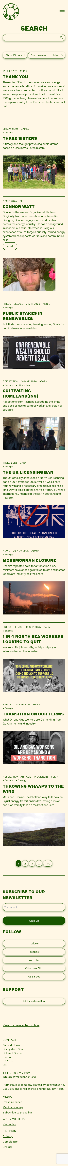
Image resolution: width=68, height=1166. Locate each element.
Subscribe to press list (17, 1112)
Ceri (22, 200)
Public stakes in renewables (22, 316)
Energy (9, 307)
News (6, 550)
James (25, 128)
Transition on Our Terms (33, 713)
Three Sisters (20, 138)
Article (25, 776)
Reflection (10, 381)
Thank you (15, 76)
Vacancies (9, 1124)
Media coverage (13, 1107)
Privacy (8, 1136)
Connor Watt (18, 206)
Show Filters (13, 55)
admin (43, 381)
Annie (46, 303)
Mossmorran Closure (29, 560)
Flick (23, 71)
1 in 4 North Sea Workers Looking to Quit (33, 639)
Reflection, (11, 776)
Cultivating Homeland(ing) (20, 393)
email (9, 246)
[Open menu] (62, 11)
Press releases (12, 1102)
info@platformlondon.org (19, 1076)
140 (47, 863)
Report (8, 704)
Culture (9, 132)
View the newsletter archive (21, 1025)
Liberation (24, 384)
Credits (8, 1146)
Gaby (23, 462)
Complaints (10, 1141)
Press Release (13, 303)
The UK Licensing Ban (28, 472)
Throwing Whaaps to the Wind (33, 789)
